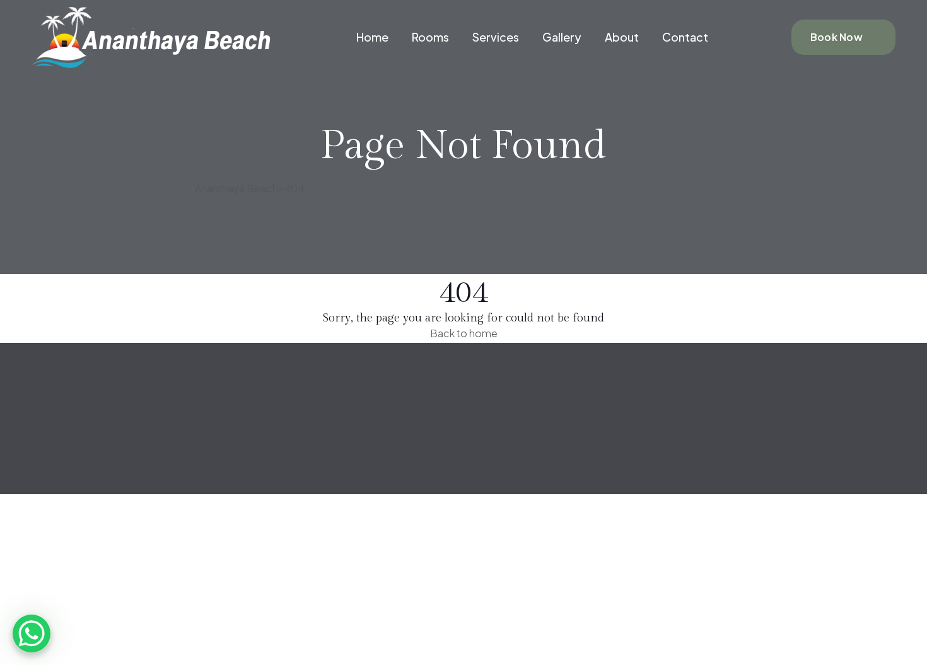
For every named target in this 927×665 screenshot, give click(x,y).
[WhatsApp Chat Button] (31, 633)
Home (372, 37)
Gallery (561, 37)
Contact (685, 37)
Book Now (836, 36)
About (622, 37)
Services (495, 37)
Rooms (430, 37)
